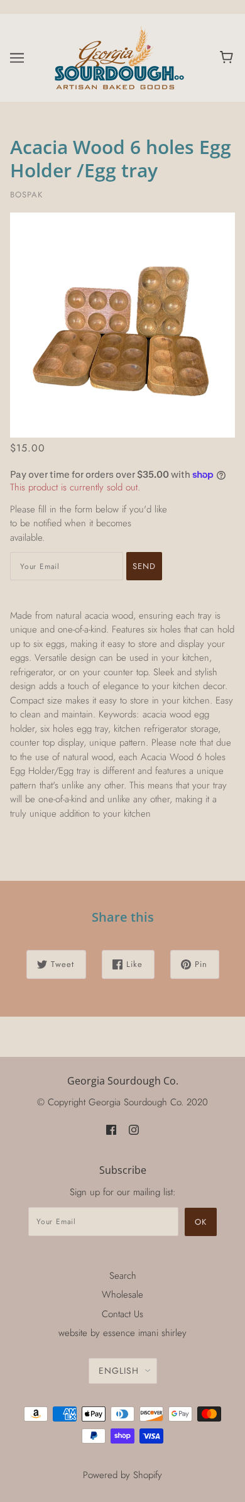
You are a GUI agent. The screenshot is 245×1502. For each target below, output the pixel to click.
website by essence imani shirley (122, 1333)
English (119, 1370)
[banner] (120, 57)
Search (122, 1276)
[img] (111, 1129)
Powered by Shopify (122, 1475)
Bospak (26, 195)
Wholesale (122, 1294)
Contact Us (122, 1314)
